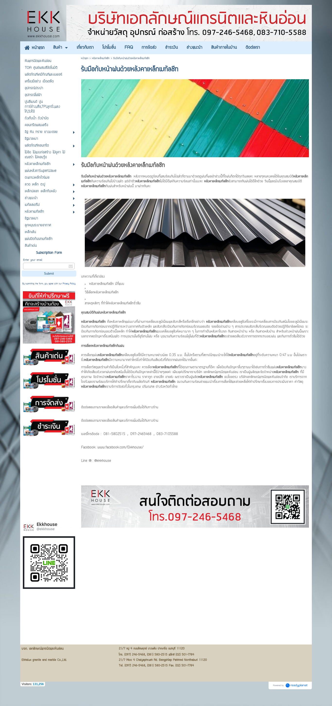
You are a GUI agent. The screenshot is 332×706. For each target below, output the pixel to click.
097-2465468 (140, 434)
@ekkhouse (102, 461)
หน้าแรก (84, 58)
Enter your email (32, 260)
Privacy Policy (69, 283)
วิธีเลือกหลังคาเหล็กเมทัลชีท (102, 292)
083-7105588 (167, 434)
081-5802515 (114, 434)
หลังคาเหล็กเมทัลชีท (101, 58)
